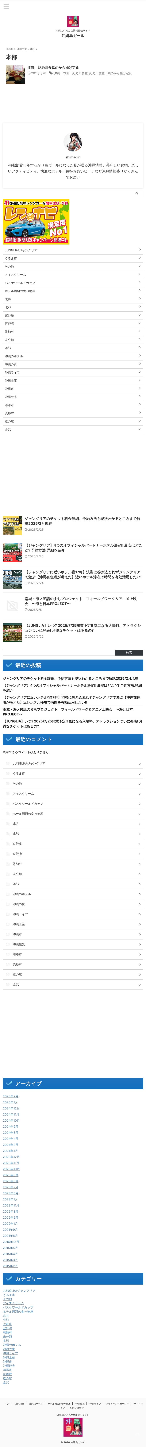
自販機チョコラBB (76, 489)
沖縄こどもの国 (93, 473)
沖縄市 (7, 1361)
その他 (7, 1299)
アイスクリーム (13, 1303)
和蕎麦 (31, 473)
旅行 (65, 473)
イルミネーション (86, 449)
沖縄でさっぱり (14, 481)
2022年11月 (11, 1205)
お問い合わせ (77, 1407)
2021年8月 (10, 1236)
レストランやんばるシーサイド (23, 465)
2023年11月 (11, 1163)
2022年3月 (10, 1211)
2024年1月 (10, 1151)
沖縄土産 (9, 1357)
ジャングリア (87, 457)
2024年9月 (10, 1126)
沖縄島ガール (73, 35)
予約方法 (124, 465)
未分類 (7, 1336)
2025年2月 (10, 1096)
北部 (6, 1320)
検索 (129, 652)
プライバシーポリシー (117, 1403)
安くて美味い (49, 473)
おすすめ (27, 449)
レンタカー (52, 465)
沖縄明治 (10, 489)
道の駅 (7, 1378)
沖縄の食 (9, 1349)
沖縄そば (135, 473)
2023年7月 (10, 1187)
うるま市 (9, 1295)
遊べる (96, 489)
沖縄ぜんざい (116, 473)
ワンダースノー (73, 465)
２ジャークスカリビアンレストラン (56, 506)
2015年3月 (10, 1260)
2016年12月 (11, 1242)
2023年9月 (10, 1175)
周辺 (19, 473)
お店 (41, 449)
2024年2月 (10, 1145)
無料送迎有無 (52, 489)
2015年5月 (10, 1248)
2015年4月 (10, 1254)
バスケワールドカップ (18, 1307)
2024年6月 (10, 1132)
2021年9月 (10, 1230)
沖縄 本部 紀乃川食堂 (71, 73)
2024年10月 (11, 1120)
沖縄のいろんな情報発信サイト (73, 1414)
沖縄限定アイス (30, 489)
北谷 (6, 1316)
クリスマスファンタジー (19, 457)
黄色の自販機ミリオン (18, 506)
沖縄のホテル (12, 1345)
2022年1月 (10, 1223)
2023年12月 (11, 1157)
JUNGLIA (11, 449)
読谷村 (7, 1374)
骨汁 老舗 (102, 498)
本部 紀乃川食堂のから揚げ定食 (53, 68)
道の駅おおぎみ (115, 489)
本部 (6, 1341)
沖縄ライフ (10, 1353)
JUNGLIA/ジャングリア (19, 1291)
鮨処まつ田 (120, 498)
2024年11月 (11, 1114)
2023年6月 (10, 1193)
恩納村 (7, 1332)
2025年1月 (10, 1102)
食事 (72, 498)
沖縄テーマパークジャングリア (103, 481)
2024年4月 (10, 1139)
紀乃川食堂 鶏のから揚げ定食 (110, 73)
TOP (7, 1403)
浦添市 (7, 1370)
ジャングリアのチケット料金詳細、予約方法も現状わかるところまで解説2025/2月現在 (70, 678)
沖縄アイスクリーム (40, 481)
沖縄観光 (9, 1366)
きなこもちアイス (60, 449)
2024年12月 (11, 1108)
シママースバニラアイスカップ (56, 457)
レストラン (128, 457)
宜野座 (7, 1324)
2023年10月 (11, 1169)
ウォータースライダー (114, 449)
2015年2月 (10, 1266)
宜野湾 (7, 1328)
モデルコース (108, 457)
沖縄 (76, 473)
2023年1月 (10, 1199)
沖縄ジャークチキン (69, 481)
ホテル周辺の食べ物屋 (18, 1311)
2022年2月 (10, 1217)
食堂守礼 (86, 498)
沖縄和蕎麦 (133, 481)
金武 (6, 1382)
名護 (8, 473)
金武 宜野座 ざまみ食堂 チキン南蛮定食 (30, 498)
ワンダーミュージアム (101, 465)
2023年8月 (10, 1181)
